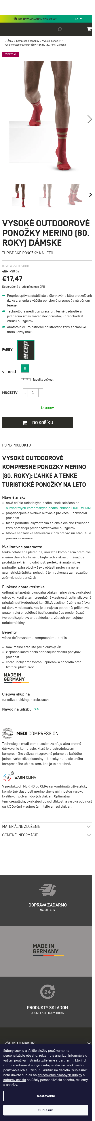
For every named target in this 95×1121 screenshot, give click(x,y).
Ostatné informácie (20, 835)
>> (36, 709)
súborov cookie (14, 1080)
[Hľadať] (59, 29)
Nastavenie (46, 1096)
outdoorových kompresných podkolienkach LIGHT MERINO (49, 508)
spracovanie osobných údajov (60, 1075)
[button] (89, 119)
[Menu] (6, 14)
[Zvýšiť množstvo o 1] (40, 393)
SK (77, 19)
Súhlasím (45, 1110)
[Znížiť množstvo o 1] (25, 393)
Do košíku (42, 422)
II (25, 368)
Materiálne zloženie (21, 826)
